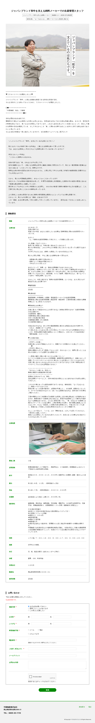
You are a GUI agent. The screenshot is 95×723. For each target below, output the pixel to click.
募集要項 (82, 707)
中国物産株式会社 (75, 719)
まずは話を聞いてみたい (38, 606)
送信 (47, 690)
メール (32, 630)
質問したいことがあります (39, 608)
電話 (41, 630)
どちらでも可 (34, 634)
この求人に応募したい (37, 610)
